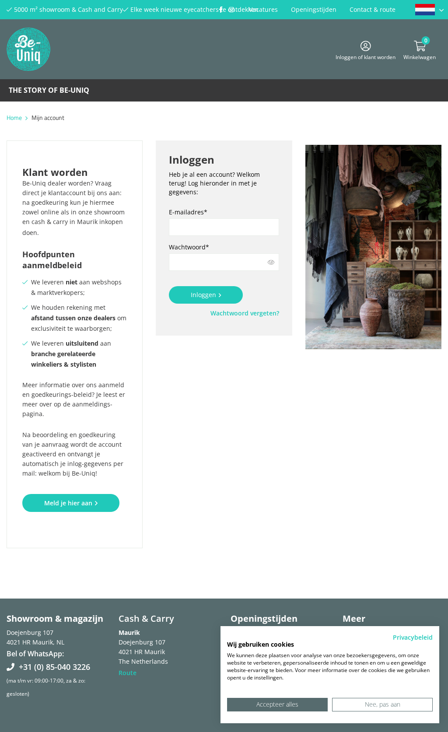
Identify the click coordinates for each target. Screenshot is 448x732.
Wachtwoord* (189, 247)
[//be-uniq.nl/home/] (429, 9)
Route (127, 673)
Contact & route (373, 9)
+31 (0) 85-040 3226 (54, 667)
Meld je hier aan (68, 503)
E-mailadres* (188, 212)
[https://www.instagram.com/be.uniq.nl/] (231, 9)
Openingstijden (313, 9)
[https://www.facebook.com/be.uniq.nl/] (220, 9)
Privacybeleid (413, 637)
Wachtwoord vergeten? (244, 313)
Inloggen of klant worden (366, 55)
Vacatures (263, 9)
